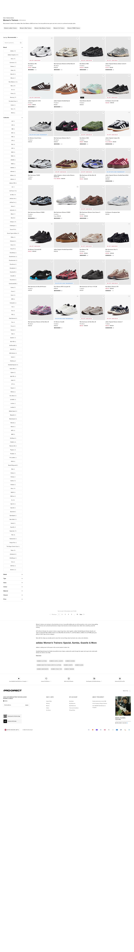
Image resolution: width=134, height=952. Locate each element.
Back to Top (125, 690)
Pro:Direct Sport (29, 729)
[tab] (5, 701)
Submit (26, 705)
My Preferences (72, 705)
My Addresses (72, 703)
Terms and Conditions (73, 708)
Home (4, 17)
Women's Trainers (10, 17)
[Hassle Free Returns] (46, 679)
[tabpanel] (16, 705)
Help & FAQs (49, 701)
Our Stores (48, 710)
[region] (67, 28)
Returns (47, 705)
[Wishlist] (52, 38)
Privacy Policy (72, 710)
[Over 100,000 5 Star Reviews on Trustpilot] (18, 679)
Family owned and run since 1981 (99, 701)
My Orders (71, 701)
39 (77, 614)
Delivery (48, 703)
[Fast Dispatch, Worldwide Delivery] (94, 679)
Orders (47, 708)
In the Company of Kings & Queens (99, 703)
